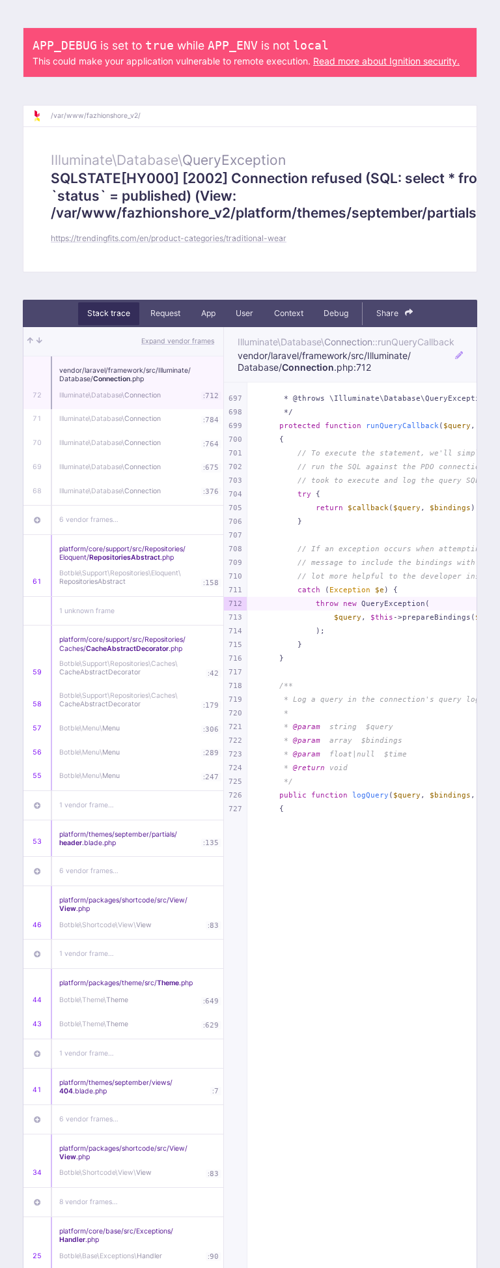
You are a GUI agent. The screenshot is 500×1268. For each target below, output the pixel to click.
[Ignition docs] (42, 116)
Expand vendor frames (177, 341)
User (244, 313)
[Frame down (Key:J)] (39, 341)
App (208, 313)
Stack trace (108, 313)
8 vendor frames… (88, 1202)
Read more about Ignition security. (386, 60)
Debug (336, 313)
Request (165, 313)
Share (388, 313)
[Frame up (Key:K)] (30, 341)
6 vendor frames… (88, 519)
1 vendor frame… (86, 805)
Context (288, 313)
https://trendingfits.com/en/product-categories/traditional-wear (168, 238)
